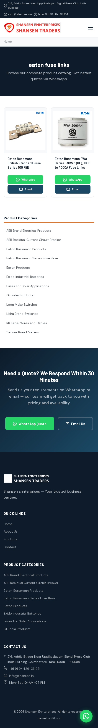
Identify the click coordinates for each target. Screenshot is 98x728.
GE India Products (19, 295)
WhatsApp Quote (32, 423)
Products (10, 539)
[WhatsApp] (86, 716)
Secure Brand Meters (22, 332)
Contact (10, 547)
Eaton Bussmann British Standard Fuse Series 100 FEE (24, 163)
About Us (11, 531)
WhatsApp (28, 179)
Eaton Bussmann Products (26, 249)
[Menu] (90, 28)
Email (28, 189)
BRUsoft (56, 718)
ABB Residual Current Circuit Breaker (33, 240)
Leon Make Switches (22, 304)
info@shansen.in (20, 14)
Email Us (78, 423)
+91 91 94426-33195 (24, 669)
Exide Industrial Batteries (25, 277)
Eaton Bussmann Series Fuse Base (32, 258)
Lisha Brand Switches (22, 314)
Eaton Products (18, 267)
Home (8, 42)
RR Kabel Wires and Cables (26, 323)
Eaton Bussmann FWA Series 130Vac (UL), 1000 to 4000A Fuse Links (72, 163)
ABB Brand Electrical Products (28, 231)
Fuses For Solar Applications (27, 286)
